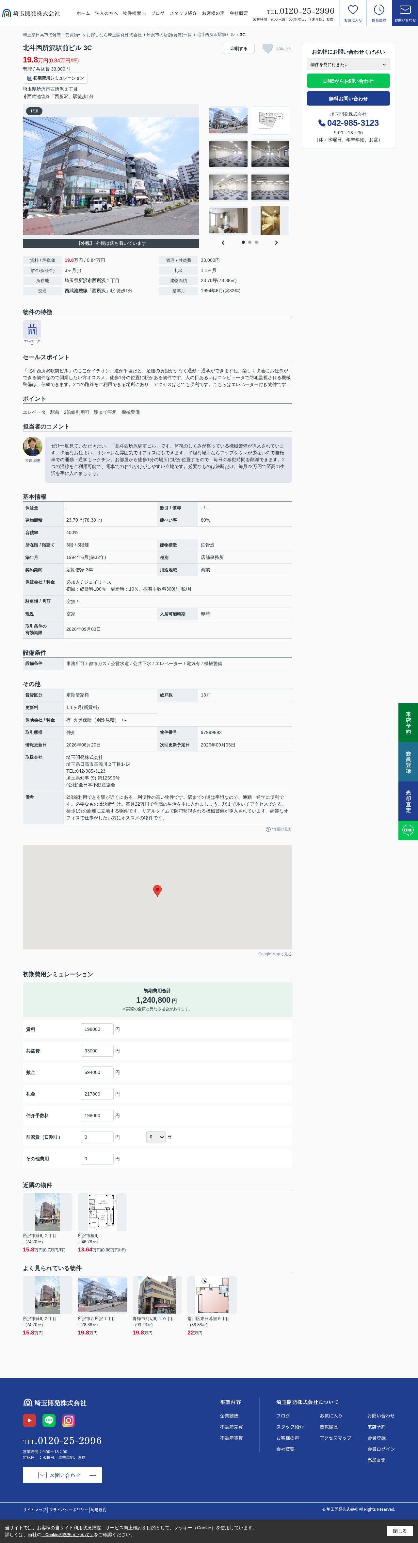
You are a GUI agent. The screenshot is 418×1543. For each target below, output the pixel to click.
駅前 (54, 412)
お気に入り (353, 20)
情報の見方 (282, 829)
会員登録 (376, 1437)
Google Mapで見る (275, 954)
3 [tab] (256, 242)
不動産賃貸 (231, 1437)
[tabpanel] (249, 170)
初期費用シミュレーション (58, 77)
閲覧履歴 (379, 20)
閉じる (400, 1531)
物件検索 (132, 13)
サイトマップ (34, 1509)
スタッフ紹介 (183, 13)
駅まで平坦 (105, 412)
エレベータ (34, 412)
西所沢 (57, 89)
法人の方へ (106, 13)
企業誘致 (229, 1415)
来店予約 (376, 1426)
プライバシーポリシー (68, 1509)
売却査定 (376, 1460)
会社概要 (239, 13)
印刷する (239, 48)
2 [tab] (249, 242)
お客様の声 (213, 13)
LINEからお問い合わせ (348, 81)
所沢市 (43, 89)
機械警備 (130, 412)
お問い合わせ (405, 20)
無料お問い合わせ (348, 98)
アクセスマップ (335, 1437)
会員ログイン (381, 1449)
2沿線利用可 (76, 412)
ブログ (158, 13)
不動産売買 (231, 1426)
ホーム (83, 13)
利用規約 (98, 1509)
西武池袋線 (76, 290)
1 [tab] (243, 242)
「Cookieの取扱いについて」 (67, 1535)
